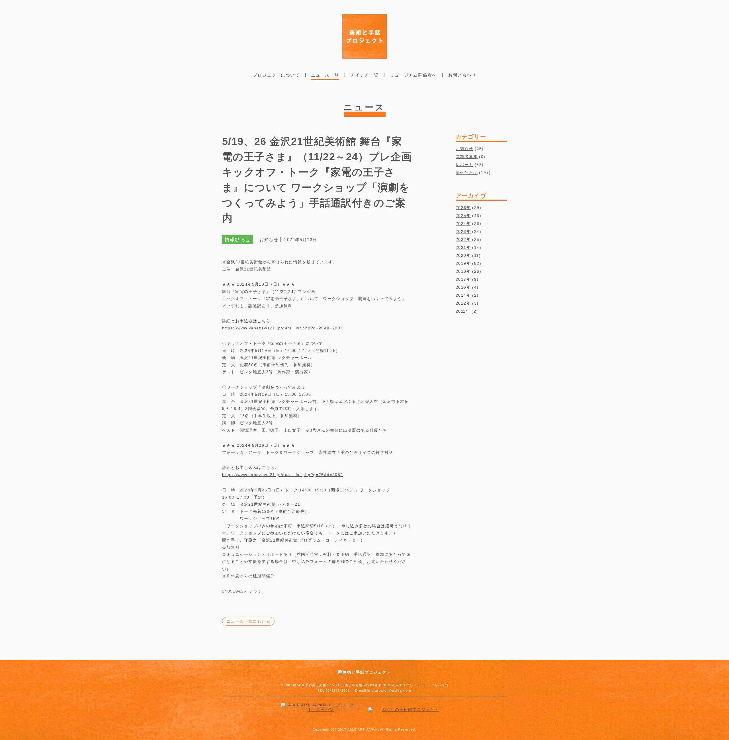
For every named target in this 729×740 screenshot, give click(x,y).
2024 (461, 223)
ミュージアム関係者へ (413, 75)
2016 (461, 287)
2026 (461, 207)
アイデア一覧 (364, 75)
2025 (461, 215)
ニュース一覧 (325, 75)
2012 (461, 303)
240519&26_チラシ (242, 591)
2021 (461, 247)
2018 (461, 271)
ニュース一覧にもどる (248, 621)
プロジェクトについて (276, 75)
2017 (461, 279)
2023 (461, 231)
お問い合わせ (462, 75)
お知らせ (464, 148)
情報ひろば (467, 172)
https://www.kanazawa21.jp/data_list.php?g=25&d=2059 (282, 474)
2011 (461, 311)
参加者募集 (467, 156)
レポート (464, 164)
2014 (461, 295)
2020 (461, 255)
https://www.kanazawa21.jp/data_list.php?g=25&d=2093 (282, 328)
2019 (461, 263)
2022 (461, 239)
